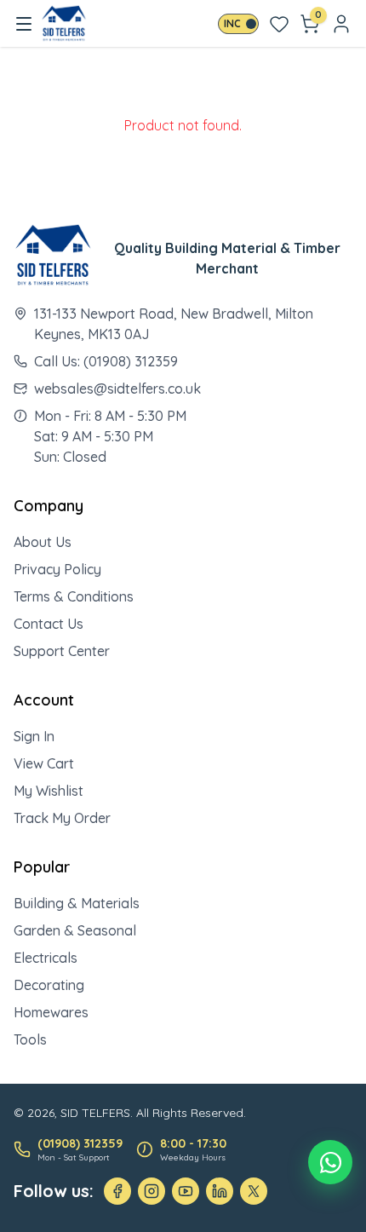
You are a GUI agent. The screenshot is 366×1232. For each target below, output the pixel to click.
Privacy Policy (57, 569)
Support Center (62, 650)
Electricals (45, 957)
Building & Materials (77, 903)
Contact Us (48, 623)
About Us (42, 541)
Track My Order (62, 817)
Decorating (49, 984)
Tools (30, 1039)
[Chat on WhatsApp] (330, 1162)
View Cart (44, 763)
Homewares (51, 1012)
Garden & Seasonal (75, 930)
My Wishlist (48, 790)
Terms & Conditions (74, 596)
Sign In (34, 736)
